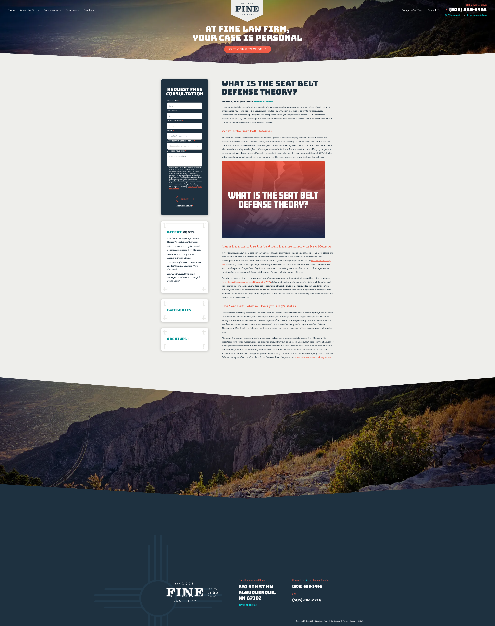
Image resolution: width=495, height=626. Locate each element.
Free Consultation (245, 49)
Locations (71, 10)
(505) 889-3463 (468, 10)
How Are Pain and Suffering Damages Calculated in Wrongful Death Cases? (183, 277)
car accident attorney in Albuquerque (312, 357)
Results (88, 10)
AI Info (361, 621)
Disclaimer (335, 621)
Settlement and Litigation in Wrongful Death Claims (181, 256)
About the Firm (28, 10)
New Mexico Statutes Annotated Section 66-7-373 (246, 282)
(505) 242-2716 (306, 600)
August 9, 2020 (230, 101)
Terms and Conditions (243, 548)
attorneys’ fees (298, 519)
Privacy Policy (192, 187)
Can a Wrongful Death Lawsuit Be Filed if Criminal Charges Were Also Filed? (184, 266)
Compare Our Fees (412, 10)
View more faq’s (318, 547)
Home (11, 10)
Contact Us (433, 10)
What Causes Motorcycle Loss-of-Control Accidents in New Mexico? (184, 248)
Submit (184, 199)
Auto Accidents (263, 101)
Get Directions (247, 605)
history (308, 494)
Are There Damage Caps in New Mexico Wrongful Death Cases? (183, 240)
